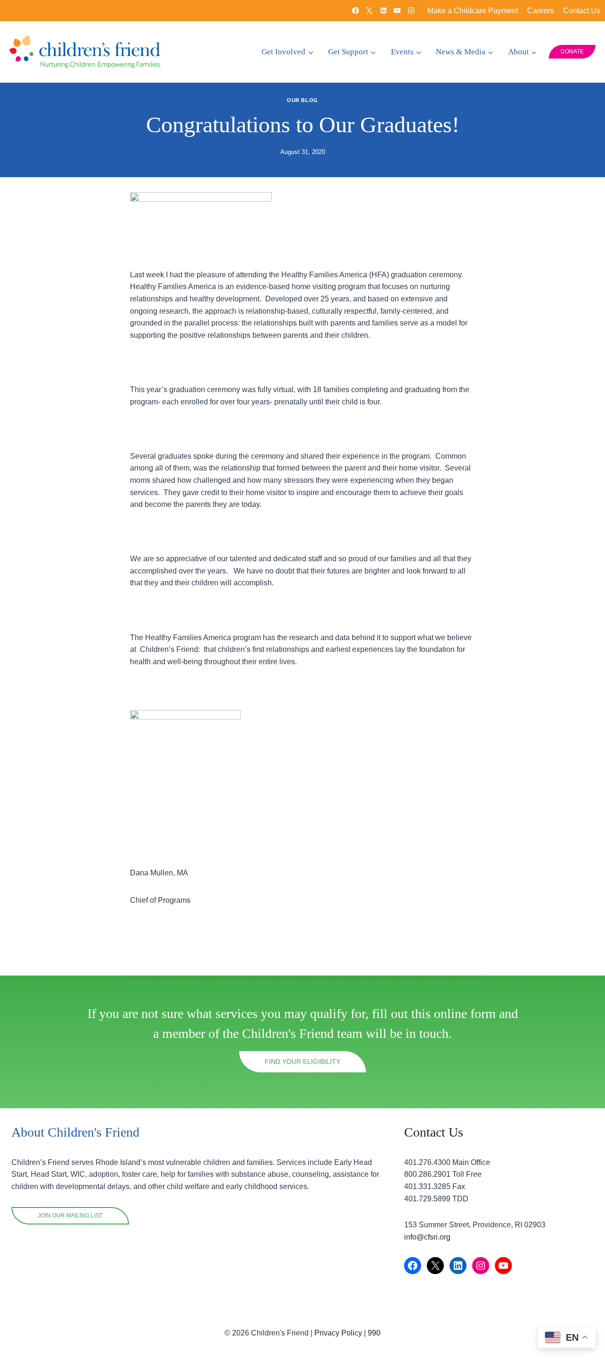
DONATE (572, 51)
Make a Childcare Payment (472, 11)
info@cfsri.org (427, 1237)
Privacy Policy (338, 1333)
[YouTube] (397, 10)
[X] (369, 10)
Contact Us (581, 11)
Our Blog (302, 100)
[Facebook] (356, 10)
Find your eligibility (302, 1061)
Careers (540, 11)
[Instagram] (411, 10)
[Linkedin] (383, 10)
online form (465, 1013)
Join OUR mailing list (70, 1215)
